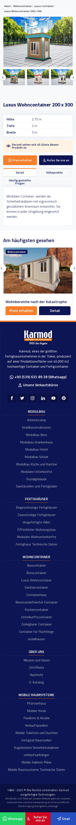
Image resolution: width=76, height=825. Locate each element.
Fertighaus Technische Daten (36, 544)
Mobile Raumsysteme (36, 694)
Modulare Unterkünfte (36, 471)
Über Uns (36, 651)
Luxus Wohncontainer (36, 580)
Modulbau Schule (36, 456)
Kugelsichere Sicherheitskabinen (36, 747)
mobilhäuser (36, 639)
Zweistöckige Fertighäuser (37, 514)
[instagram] (32, 398)
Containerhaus (36, 594)
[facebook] (11, 398)
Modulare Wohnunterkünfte (36, 536)
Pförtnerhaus (36, 703)
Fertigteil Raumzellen (36, 740)
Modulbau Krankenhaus (36, 442)
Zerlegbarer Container (36, 624)
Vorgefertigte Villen (36, 522)
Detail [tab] (20, 172)
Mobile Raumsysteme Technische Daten (36, 769)
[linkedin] (43, 398)
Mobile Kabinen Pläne (37, 762)
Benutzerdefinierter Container (36, 602)
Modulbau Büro (36, 434)
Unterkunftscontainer (36, 616)
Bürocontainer (36, 572)
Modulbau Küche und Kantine (36, 464)
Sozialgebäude (36, 478)
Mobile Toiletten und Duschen (36, 732)
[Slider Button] (3, 77)
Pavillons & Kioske (36, 717)
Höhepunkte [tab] (54, 172)
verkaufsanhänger (36, 754)
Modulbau (36, 411)
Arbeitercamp (36, 419)
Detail (33, 310)
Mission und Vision (36, 660)
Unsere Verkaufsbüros (40, 385)
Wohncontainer (36, 556)
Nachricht (36, 674)
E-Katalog (36, 682)
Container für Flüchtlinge (36, 631)
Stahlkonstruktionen (36, 427)
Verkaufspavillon (36, 725)
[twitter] (22, 398)
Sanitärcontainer (36, 587)
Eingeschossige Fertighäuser (36, 507)
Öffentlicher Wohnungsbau (36, 529)
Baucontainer (36, 565)
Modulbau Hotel (36, 449)
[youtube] (53, 398)
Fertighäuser (36, 498)
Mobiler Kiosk (36, 710)
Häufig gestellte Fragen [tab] (20, 181)
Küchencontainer (36, 609)
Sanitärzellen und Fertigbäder (36, 486)
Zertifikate (36, 667)
